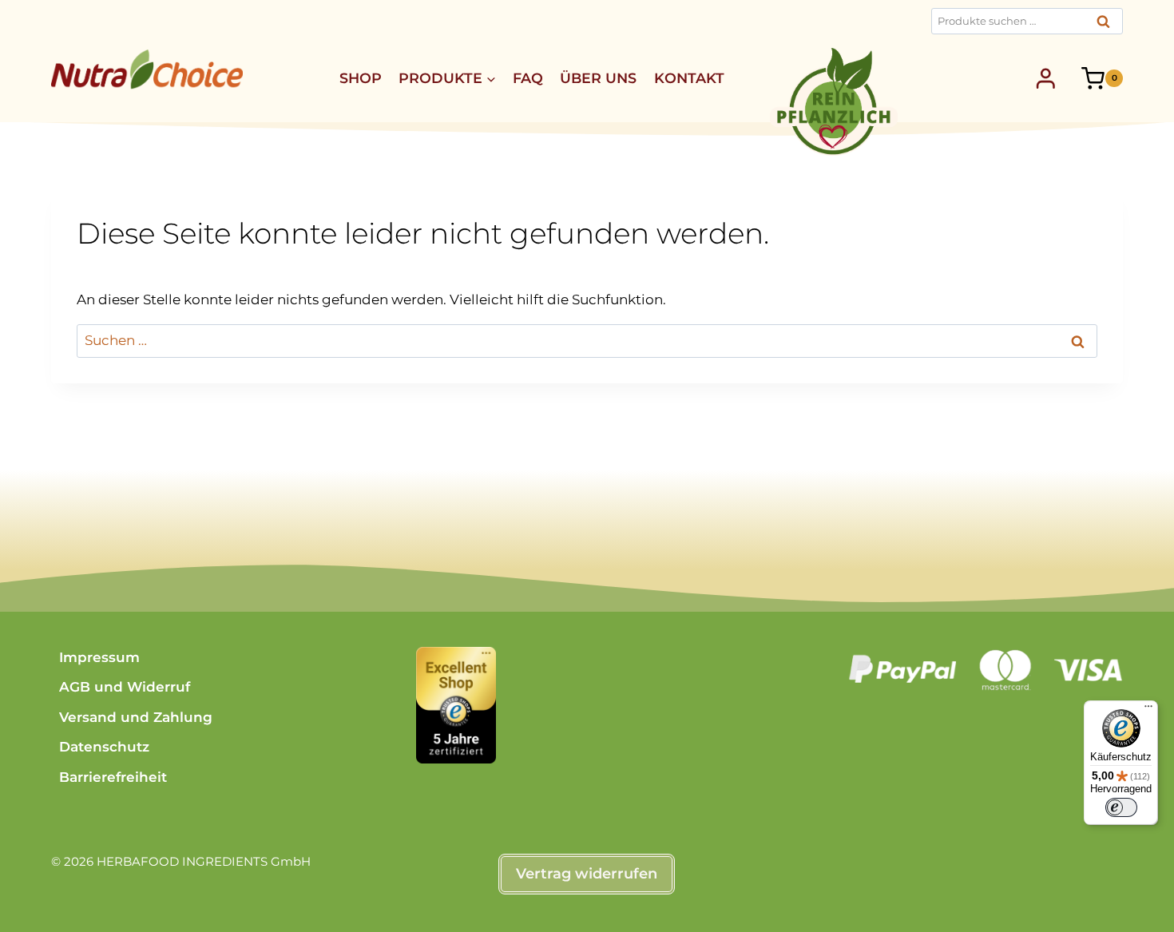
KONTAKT (689, 77)
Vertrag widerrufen (586, 873)
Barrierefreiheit (113, 777)
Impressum (99, 657)
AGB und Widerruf (124, 687)
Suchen (1108, 25)
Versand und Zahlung (135, 717)
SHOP (360, 77)
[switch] (1121, 807)
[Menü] (1148, 710)
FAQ (528, 77)
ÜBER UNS (598, 77)
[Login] (1045, 78)
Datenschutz (104, 747)
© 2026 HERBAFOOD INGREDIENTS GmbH (181, 861)
